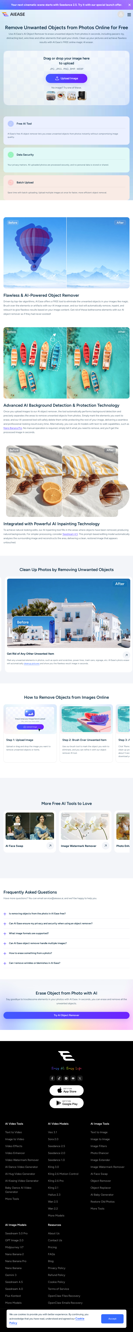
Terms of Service (58, 1289)
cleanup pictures (29, 663)
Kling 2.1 (53, 1187)
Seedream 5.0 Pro (16, 1233)
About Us (53, 1233)
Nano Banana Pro (12, 428)
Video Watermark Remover (22, 1160)
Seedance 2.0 (56, 1153)
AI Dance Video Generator (21, 1167)
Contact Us (55, 1240)
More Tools (12, 1198)
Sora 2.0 (53, 1139)
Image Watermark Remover (108, 1167)
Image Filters (99, 1146)
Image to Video (14, 1139)
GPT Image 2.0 (14, 1240)
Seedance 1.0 (56, 1160)
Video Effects (13, 1146)
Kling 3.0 (53, 1167)
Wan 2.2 (53, 1208)
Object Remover (101, 1180)
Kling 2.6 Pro (56, 1180)
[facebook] (52, 1078)
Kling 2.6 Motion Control (63, 1173)
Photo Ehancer (100, 1153)
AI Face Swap (99, 1173)
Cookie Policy (56, 1282)
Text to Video (13, 1132)
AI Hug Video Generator (20, 1173)
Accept (112, 1318)
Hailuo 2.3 (54, 1194)
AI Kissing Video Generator (22, 1180)
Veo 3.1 (52, 1132)
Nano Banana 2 (14, 1254)
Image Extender (100, 1160)
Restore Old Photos (102, 1201)
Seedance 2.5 (56, 1146)
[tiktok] (59, 1078)
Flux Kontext (13, 1295)
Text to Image (99, 1132)
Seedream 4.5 (70, 534)
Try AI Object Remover (66, 1015)
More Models (56, 1215)
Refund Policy (56, 1275)
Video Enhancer (15, 1153)
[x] (80, 1078)
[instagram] (66, 1078)
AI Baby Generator (102, 1194)
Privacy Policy (56, 1268)
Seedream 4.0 (14, 1289)
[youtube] (73, 1078)
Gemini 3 (10, 1275)
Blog (51, 1261)
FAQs (51, 1254)
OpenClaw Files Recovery (64, 1295)
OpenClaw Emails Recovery (65, 1302)
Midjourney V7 (14, 1247)
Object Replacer (101, 1187)
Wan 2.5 (53, 1201)
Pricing (52, 1247)
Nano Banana (13, 1268)
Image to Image (100, 1139)
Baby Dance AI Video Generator (18, 1190)
